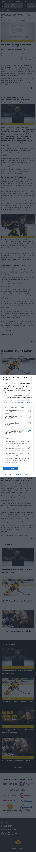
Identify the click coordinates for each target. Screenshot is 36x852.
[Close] (32, 378)
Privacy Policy (27, 474)
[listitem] (18, 407)
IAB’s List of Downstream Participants (20, 402)
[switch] (29, 411)
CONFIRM (11, 468)
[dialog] (18, 426)
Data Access (18, 474)
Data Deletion (8, 474)
